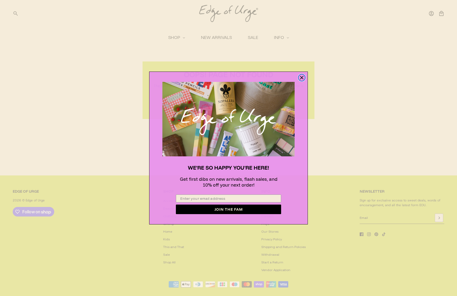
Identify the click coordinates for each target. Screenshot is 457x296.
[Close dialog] (301, 77)
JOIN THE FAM (228, 209)
